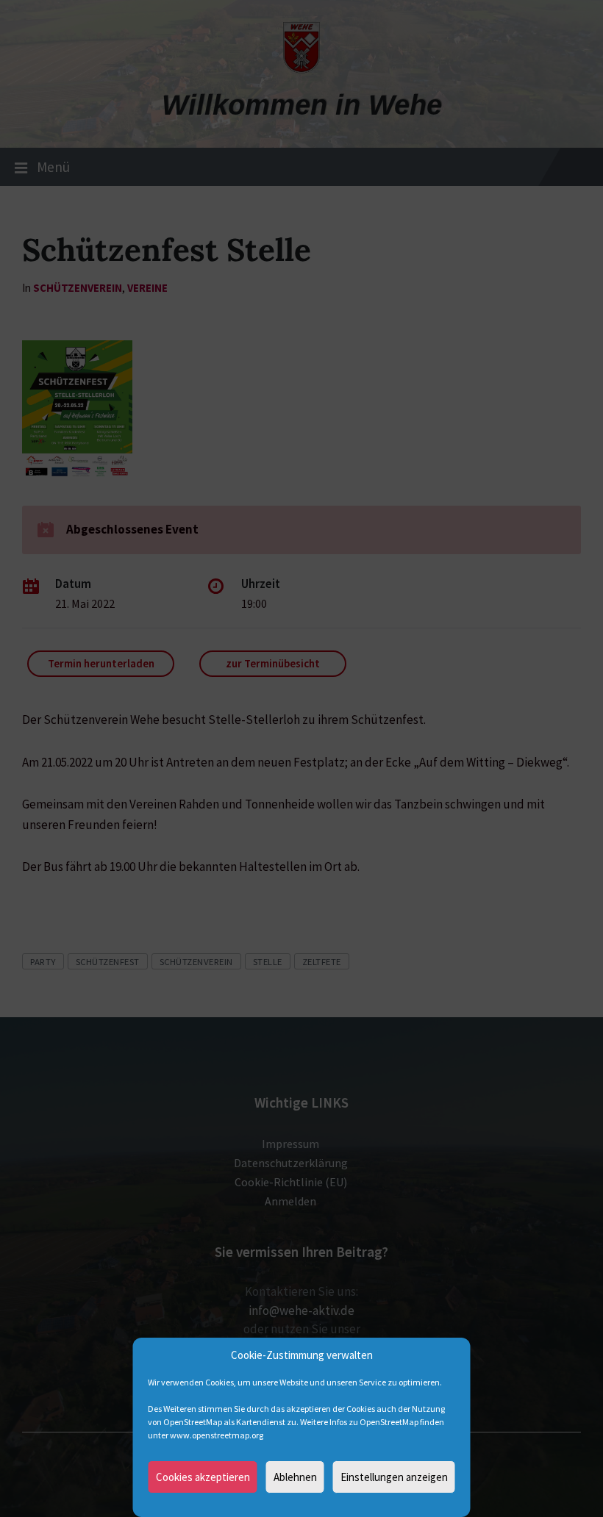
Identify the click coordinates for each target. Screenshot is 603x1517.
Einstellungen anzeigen (394, 1477)
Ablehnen (295, 1477)
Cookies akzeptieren (203, 1477)
